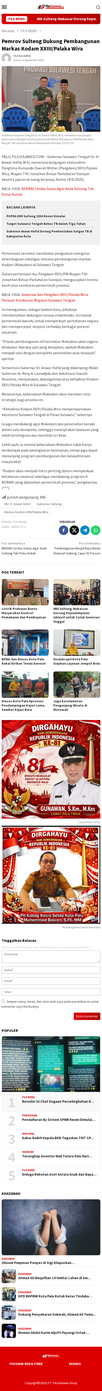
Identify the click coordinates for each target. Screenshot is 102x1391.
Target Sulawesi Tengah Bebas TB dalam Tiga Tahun (46, 224)
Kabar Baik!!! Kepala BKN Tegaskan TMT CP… (58, 1138)
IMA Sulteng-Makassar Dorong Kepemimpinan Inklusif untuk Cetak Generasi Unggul (76, 615)
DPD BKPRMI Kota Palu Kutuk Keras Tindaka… (55, 1296)
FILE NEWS (28, 1097)
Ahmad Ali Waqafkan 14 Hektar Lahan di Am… (54, 1278)
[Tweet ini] (74, 530)
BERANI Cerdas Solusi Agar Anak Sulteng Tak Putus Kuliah (24, 548)
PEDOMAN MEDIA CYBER (26, 1364)
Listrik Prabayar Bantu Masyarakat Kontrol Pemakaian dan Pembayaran (24, 613)
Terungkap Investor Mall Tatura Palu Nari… (57, 1156)
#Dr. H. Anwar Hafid (17, 504)
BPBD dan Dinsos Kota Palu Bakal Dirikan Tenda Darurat (24, 661)
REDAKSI (75, 1364)
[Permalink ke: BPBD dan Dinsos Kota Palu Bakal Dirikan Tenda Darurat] (25, 643)
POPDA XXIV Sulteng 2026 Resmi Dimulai (35, 216)
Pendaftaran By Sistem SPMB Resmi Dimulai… (58, 1120)
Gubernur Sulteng (49, 504)
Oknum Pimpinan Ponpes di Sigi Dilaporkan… (38, 1263)
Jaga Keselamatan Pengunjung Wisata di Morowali (70, 705)
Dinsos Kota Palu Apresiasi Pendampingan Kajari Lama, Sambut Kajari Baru (23, 705)
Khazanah (8, 1258)
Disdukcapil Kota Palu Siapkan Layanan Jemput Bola (76, 661)
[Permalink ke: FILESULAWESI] (6, 57)
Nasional (28, 1133)
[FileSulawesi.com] (51, 6)
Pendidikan (29, 1115)
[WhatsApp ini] (95, 530)
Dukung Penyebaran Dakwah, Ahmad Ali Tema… (57, 1314)
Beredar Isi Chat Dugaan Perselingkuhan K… (58, 1101)
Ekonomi (28, 1152)
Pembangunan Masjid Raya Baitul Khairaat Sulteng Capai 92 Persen (77, 548)
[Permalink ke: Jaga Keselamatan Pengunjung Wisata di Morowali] (76, 684)
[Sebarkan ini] (63, 530)
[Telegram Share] (85, 530)
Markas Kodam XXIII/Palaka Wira (26, 512)
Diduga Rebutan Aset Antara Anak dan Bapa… (59, 1174)
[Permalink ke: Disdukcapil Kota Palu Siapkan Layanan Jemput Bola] (76, 643)
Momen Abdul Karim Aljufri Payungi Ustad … (53, 1333)
